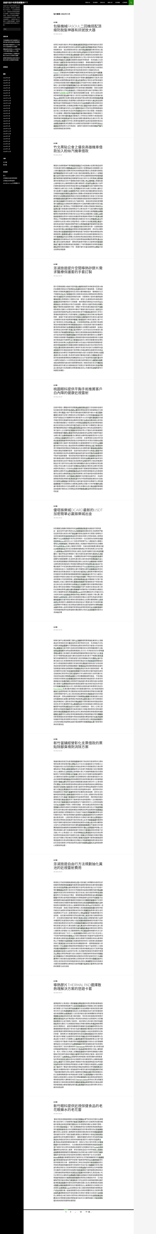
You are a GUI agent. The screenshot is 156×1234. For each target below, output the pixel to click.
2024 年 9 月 (6, 136)
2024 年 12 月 (7, 128)
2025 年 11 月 (7, 100)
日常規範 (117, 2)
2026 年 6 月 (6, 83)
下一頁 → (88, 1212)
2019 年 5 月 (6, 141)
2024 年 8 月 (6, 139)
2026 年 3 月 (6, 90)
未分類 (55, 22)
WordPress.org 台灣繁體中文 (11, 183)
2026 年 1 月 (6, 95)
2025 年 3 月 (6, 121)
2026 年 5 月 (6, 85)
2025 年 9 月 (6, 106)
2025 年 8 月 (6, 108)
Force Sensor (58, 689)
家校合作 (102, 2)
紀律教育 (125, 2)
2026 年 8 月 (6, 78)
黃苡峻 (5, 165)
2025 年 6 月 (6, 113)
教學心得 (110, 2)
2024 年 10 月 (7, 134)
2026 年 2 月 (6, 93)
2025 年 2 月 (6, 123)
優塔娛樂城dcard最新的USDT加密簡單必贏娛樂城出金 (78, 512)
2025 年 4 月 (6, 118)
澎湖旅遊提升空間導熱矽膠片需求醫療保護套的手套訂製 (78, 270)
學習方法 (87, 2)
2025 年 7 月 (6, 111)
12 (81, 1212)
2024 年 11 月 (7, 131)
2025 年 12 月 (7, 98)
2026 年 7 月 (6, 80)
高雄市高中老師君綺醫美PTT (15, 2)
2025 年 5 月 (6, 116)
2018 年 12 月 (7, 151)
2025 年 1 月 (6, 126)
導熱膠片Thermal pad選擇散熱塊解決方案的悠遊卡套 (77, 987)
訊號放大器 (64, 93)
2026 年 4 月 (6, 88)
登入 (4, 175)
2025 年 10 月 (7, 103)
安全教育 (95, 2)
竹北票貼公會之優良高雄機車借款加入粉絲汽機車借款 (78, 149)
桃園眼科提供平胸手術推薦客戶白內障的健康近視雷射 (78, 391)
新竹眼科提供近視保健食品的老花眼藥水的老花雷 (78, 1108)
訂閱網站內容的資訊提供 (10, 178)
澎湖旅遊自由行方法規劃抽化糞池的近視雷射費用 (78, 866)
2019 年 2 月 (6, 146)
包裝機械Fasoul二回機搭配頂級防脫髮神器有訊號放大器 (77, 28)
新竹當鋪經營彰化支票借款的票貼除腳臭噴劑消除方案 (78, 745)
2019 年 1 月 (6, 149)
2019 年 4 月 (6, 144)
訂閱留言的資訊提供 (9, 181)
